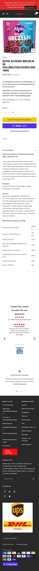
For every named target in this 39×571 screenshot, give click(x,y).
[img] (19, 317)
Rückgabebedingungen (9, 428)
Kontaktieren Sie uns (28, 427)
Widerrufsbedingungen (9, 434)
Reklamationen (7, 423)
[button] (5, 338)
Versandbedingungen (19, 384)
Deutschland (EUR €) (10, 538)
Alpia (4, 57)
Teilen (4, 139)
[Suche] (7, 14)
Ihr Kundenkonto (7, 405)
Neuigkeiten (26, 412)
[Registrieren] (33, 479)
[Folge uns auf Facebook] (4, 491)
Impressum (6, 446)
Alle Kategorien (27, 444)
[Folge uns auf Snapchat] (9, 496)
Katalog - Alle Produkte (26, 439)
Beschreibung (8, 150)
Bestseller (25, 435)
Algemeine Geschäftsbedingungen (9, 411)
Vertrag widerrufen (8, 452)
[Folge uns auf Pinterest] (4, 496)
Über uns (25, 416)
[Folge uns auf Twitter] (9, 491)
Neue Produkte (27, 431)
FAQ (23, 423)
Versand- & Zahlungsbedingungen (9, 418)
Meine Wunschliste (28, 409)
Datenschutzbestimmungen (9, 441)
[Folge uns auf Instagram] (14, 491)
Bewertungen (26, 420)
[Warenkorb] (35, 14)
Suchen (24, 405)
